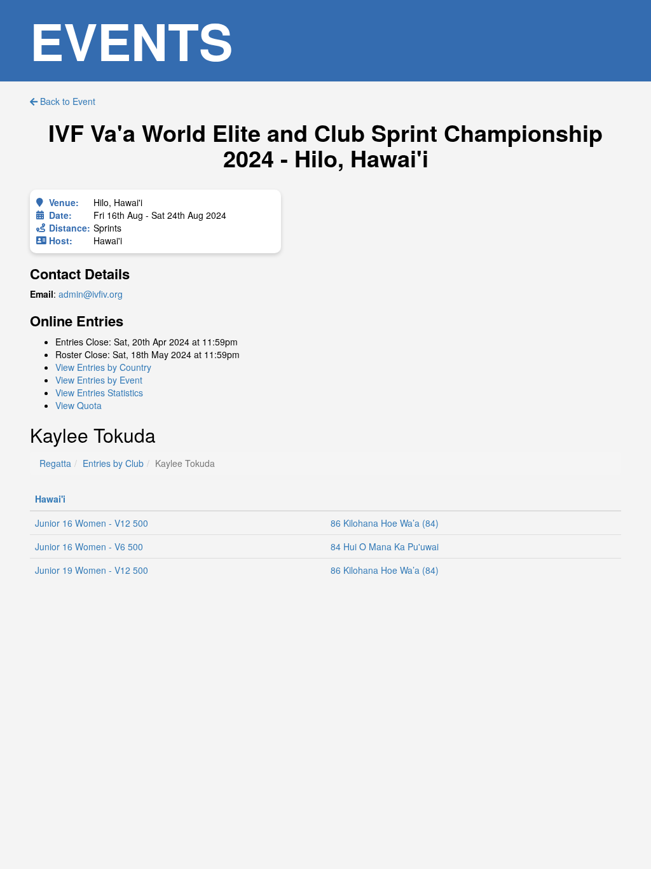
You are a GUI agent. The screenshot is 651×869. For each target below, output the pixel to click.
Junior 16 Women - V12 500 (91, 523)
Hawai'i (50, 498)
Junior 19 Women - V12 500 (91, 570)
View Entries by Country (103, 367)
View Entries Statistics (99, 392)
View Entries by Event (98, 379)
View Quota (78, 405)
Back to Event (66, 101)
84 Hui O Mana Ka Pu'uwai (385, 546)
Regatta (55, 463)
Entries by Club (113, 463)
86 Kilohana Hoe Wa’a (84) (385, 523)
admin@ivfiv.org (90, 294)
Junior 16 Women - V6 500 (89, 546)
